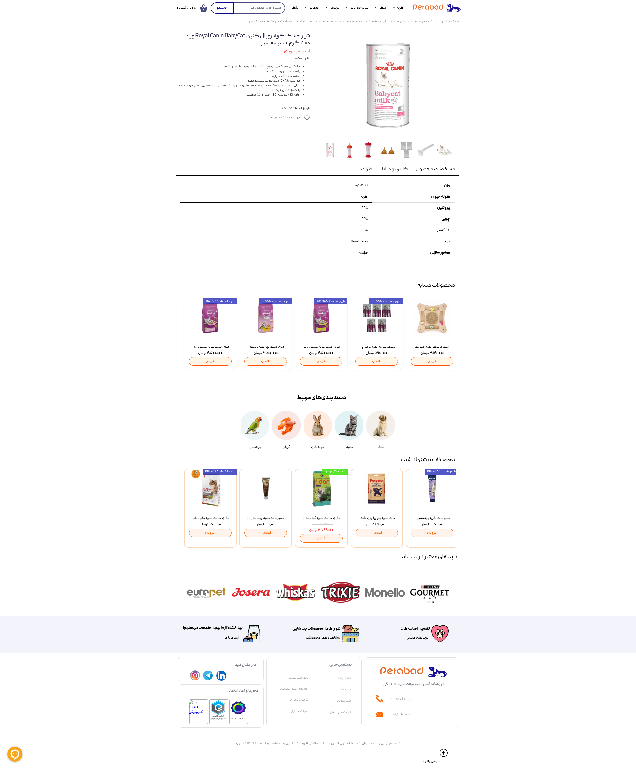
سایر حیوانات (359, 7)
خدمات (314, 7)
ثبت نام (181, 8)
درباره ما (346, 690)
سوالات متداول (299, 711)
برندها (334, 7)
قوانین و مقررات (299, 700)
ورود (193, 8)
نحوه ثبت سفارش (297, 678)
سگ (382, 7)
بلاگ (294, 7)
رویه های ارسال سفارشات (293, 689)
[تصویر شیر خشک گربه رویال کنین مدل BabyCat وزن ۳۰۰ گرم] (388, 86)
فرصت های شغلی (340, 712)
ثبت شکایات (343, 701)
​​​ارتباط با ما (231, 638)
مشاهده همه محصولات (323, 638)
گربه (400, 7)
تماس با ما (344, 678)
